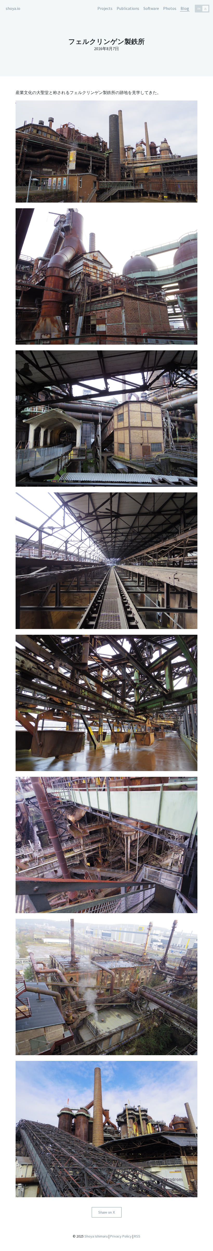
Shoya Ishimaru (96, 1236)
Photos (169, 8)
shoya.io (13, 8)
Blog (185, 8)
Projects (104, 8)
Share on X (106, 1212)
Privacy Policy (121, 1236)
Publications (128, 8)
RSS (137, 1236)
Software (151, 8)
